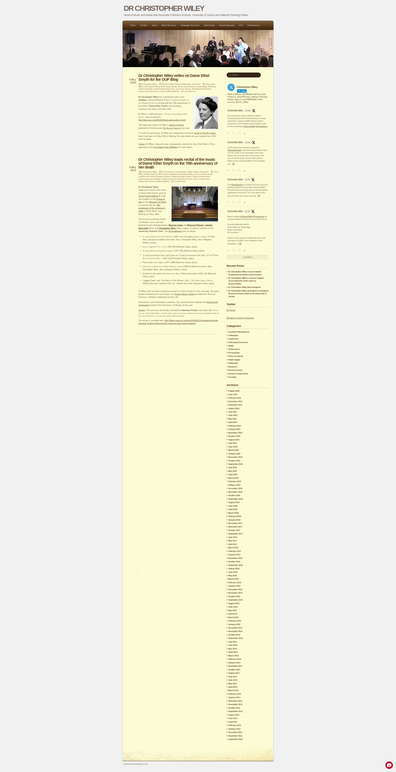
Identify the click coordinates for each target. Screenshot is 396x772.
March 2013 (233, 690)
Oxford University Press (164, 89)
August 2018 (233, 502)
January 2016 (234, 586)
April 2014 (232, 652)
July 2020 (232, 443)
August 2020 (233, 440)
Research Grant (235, 370)
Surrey (188, 89)
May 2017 (232, 541)
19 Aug (248, 110)
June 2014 (232, 645)
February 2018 (234, 516)
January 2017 (234, 555)
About (154, 25)
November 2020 (235, 433)
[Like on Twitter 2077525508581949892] (240, 202)
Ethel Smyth (209, 25)
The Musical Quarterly (201, 89)
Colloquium (233, 335)
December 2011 (235, 732)
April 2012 (232, 722)
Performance (168, 172)
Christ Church (150, 174)
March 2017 (233, 548)
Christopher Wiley (149, 84)
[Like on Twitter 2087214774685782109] (240, 171)
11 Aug (248, 142)
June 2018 (232, 506)
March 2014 (233, 656)
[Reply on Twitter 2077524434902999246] (229, 250)
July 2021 (232, 412)
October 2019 (234, 461)
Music (174, 87)
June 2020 (232, 447)
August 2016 (233, 569)
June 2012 (232, 718)
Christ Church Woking (167, 174)
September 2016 (235, 565)
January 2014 (234, 663)
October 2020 (234, 436)
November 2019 (235, 457)
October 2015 (234, 596)
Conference (233, 339)
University (142, 91)
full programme (175, 231)
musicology (202, 87)
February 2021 (234, 426)
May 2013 (232, 684)
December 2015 (235, 589)
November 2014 (235, 631)
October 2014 (234, 635)
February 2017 (234, 551)
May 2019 (232, 471)
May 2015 (232, 610)
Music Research (169, 25)
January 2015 (234, 624)
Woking (175, 91)
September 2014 (235, 638)
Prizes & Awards (235, 356)
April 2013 (232, 687)
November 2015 (235, 593)
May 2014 (232, 649)
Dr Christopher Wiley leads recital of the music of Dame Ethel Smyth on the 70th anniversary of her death (177, 163)
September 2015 (235, 600)
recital (164, 179)
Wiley (169, 91)
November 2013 (235, 666)
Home (133, 25)
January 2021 (234, 429)
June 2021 (232, 415)
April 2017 (232, 544)
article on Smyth (176, 125)
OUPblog (211, 87)
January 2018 (234, 520)
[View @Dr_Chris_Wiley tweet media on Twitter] (233, 164)
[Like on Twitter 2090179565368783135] (240, 133)
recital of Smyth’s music (205, 133)
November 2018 (235, 492)
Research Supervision (238, 374)
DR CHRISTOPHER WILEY (164, 8)
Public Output (174, 84)
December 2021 (235, 401)
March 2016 (233, 579)
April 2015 (232, 614)
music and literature (187, 87)
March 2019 (233, 478)
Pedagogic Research (190, 25)
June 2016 (232, 572)
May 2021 (232, 419)
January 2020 (234, 454)
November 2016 (235, 558)
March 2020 (233, 450)
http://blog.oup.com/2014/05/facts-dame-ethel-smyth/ (162, 120)
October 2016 (234, 562)
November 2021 (235, 405)
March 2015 (233, 617)
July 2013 (232, 677)
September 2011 (235, 739)
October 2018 (234, 495)
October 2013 (234, 670)
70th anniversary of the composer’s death (152, 208)
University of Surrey (157, 91)
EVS (241, 25)
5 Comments (180, 181)
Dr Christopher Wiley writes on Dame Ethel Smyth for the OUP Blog (173, 77)
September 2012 (235, 711)
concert (197, 174)
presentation (155, 179)
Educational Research (238, 342)
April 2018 (232, 509)
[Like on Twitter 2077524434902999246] (240, 250)
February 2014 (234, 659)
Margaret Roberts (163, 176)
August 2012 (233, 715)
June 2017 (232, 537)
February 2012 (234, 725)
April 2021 (232, 422)
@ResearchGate (234, 150)
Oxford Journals (145, 89)
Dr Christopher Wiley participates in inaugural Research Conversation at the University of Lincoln (248, 294)
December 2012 (235, 701)
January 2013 (234, 697)
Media (165, 84)
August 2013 (233, 673)
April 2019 (232, 474)
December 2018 (235, 488)
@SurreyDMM (249, 126)
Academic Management (238, 332)
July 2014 (232, 642)
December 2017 (235, 523)
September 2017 (235, 534)
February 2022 (234, 398)
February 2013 (234, 694)
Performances (254, 25)
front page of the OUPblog (165, 147)
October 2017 (234, 530)
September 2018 (235, 499)
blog (208, 84)
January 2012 (234, 729)
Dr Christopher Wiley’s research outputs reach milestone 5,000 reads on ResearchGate (246, 281)
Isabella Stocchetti (146, 176)
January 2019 (234, 485)
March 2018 (233, 513)
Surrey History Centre (184, 294)
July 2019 (232, 467)
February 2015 (234, 621)
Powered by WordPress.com (136, 764)
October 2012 (234, 708)
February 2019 (234, 481)
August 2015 (233, 603)
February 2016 (234, 582)
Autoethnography (227, 25)
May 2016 (232, 576)
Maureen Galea (178, 176)
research (180, 89)
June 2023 (232, 394)
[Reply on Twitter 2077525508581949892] (229, 202)
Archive (143, 25)
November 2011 (235, 736)
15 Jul (247, 179)
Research (196, 84)
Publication (186, 84)
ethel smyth (166, 87)
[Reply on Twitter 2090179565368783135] (229, 133)
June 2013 (232, 680)
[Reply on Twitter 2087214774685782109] (229, 171)
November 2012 (235, 704)
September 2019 (235, 464)
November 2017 (235, 527)
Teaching (232, 377)
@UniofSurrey (262, 126)
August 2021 (233, 408)
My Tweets (231, 310)
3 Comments (190, 91)
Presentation (180, 172)
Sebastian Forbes (184, 179)
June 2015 (232, 607)
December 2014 (235, 628)
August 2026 (233, 391)
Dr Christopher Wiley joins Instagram (244, 287)
